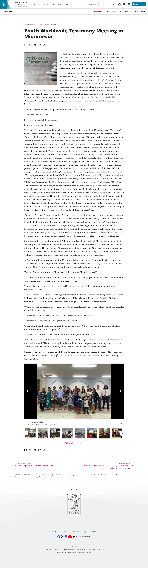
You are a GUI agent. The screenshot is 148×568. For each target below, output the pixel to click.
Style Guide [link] (51, 477)
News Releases (98, 11)
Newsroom (8, 11)
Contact (119, 11)
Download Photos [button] (75, 443)
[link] (25, 450)
